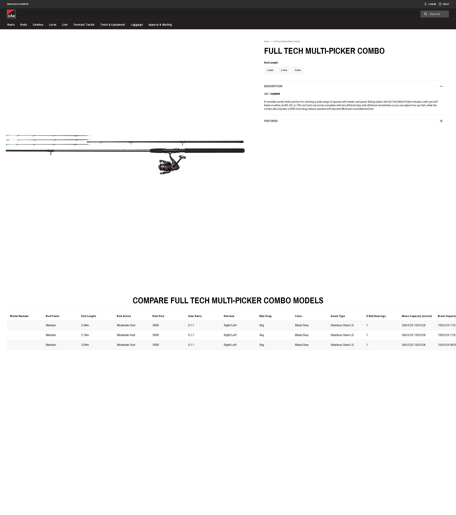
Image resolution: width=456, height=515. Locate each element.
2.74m (284, 70)
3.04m (298, 70)
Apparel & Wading (160, 24)
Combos (38, 24)
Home (267, 41)
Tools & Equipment (112, 24)
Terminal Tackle (84, 24)
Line (65, 24)
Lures (52, 24)
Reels (11, 24)
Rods (23, 24)
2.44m (270, 70)
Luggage (137, 24)
